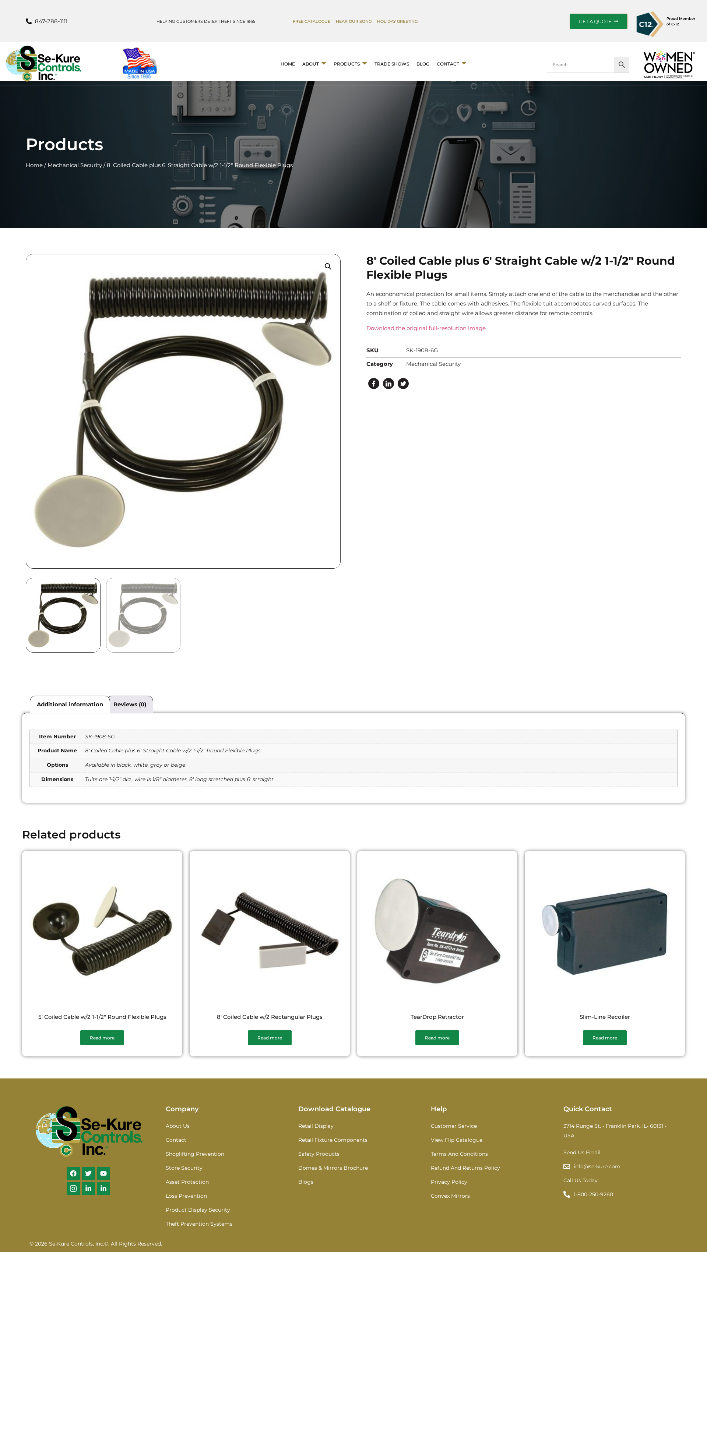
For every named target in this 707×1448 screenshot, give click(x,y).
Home (288, 64)
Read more (102, 1038)
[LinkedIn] (388, 383)
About (310, 64)
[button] (328, 266)
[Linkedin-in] (88, 1188)
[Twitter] (403, 383)
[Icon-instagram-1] (73, 1188)
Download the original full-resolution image (426, 328)
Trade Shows (391, 64)
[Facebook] (373, 383)
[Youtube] (103, 1173)
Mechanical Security (75, 165)
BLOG (422, 64)
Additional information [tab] (70, 704)
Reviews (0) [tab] (129, 704)
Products (347, 64)
